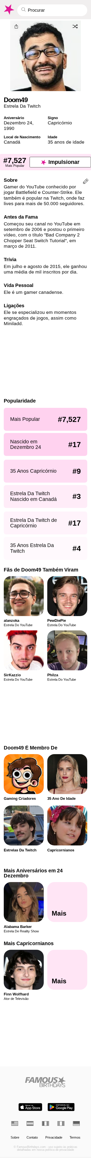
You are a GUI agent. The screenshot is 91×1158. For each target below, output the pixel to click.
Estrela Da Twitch (22, 106)
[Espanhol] (30, 1123)
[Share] (16, 26)
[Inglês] (14, 1123)
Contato (32, 1137)
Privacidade (53, 1137)
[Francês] (45, 1123)
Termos (75, 1137)
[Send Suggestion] (85, 182)
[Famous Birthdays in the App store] (30, 1107)
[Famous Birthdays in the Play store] (61, 1107)
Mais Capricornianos (29, 943)
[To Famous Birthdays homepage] (8, 9)
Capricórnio (60, 122)
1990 (9, 128)
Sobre (15, 1137)
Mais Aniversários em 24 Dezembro (33, 873)
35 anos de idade (66, 141)
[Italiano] (60, 1123)
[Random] (75, 26)
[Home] (45, 1081)
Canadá (12, 141)
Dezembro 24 (18, 122)
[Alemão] (76, 1123)
